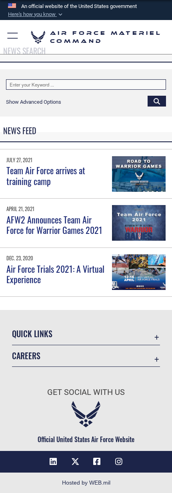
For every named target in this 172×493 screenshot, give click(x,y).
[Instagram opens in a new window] (119, 462)
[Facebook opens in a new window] (97, 462)
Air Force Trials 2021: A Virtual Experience (55, 274)
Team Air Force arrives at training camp (45, 175)
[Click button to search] (157, 101)
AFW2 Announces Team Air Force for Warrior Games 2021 (54, 224)
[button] (36, 14)
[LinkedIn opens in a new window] (53, 462)
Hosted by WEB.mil (86, 482)
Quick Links (32, 334)
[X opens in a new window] (75, 462)
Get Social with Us (86, 392)
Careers (26, 356)
